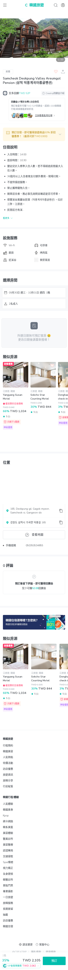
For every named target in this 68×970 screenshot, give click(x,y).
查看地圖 (37, 535)
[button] (34, 134)
